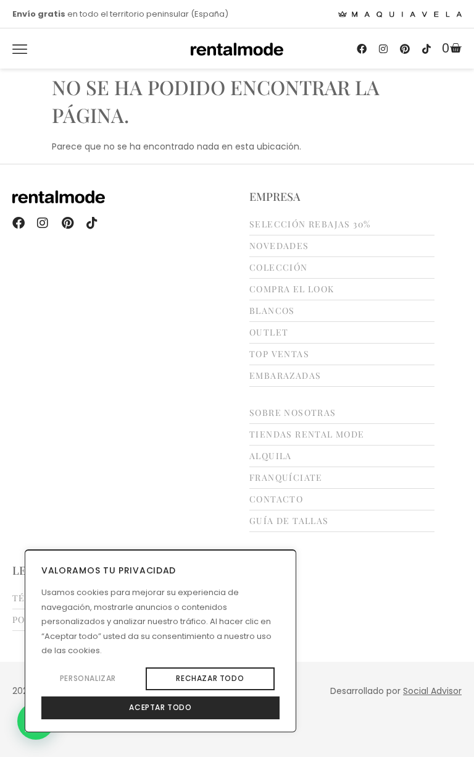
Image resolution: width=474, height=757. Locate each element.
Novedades (279, 246)
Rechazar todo (210, 678)
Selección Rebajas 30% (309, 224)
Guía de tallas (289, 521)
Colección (278, 267)
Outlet (268, 332)
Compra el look (292, 289)
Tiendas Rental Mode (307, 434)
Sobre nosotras (292, 412)
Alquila (270, 456)
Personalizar (88, 678)
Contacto (276, 499)
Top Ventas (279, 354)
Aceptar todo (160, 707)
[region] (160, 640)
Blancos (272, 311)
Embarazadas (285, 375)
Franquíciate (286, 477)
